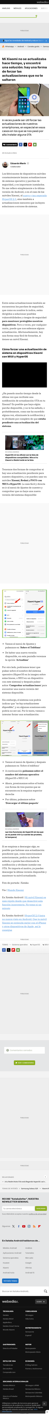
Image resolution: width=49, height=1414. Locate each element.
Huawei (6, 1262)
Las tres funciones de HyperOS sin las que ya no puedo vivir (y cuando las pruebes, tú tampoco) (24, 834)
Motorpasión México (33, 1396)
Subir (39, 1301)
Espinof (28, 1335)
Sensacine (29, 1331)
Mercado (29, 1257)
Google (28, 1262)
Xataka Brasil (8, 1389)
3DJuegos (29, 1315)
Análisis (28, 1248)
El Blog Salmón (31, 1365)
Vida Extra (29, 1318)
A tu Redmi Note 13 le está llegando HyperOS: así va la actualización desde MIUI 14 (26, 1182)
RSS (34, 1226)
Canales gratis (33, 46)
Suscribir (40, 1208)
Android (21, 46)
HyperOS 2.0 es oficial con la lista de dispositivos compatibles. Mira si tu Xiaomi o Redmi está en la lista (21, 457)
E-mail (35, 144)
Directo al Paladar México (10, 1397)
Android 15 (29, 1272)
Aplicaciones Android (12, 1253)
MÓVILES (17, 8)
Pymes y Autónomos (33, 1368)
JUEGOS (44, 8)
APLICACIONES (31, 8)
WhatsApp (9, 46)
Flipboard (30, 144)
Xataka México (9, 1385)
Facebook (20, 144)
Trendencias (8, 1365)
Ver (26, 1062)
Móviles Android (10, 1248)
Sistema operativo (20, 944)
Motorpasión (30, 1348)
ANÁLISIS (6, 8)
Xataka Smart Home (11, 1326)
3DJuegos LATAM (32, 1385)
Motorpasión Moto (33, 1352)
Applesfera (7, 1322)
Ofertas (28, 1267)
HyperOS (36, 944)
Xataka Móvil (8, 1318)
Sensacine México (32, 1389)
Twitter (25, 144)
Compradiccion (9, 1372)
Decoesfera (7, 1368)
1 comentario (11, 144)
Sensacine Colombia (33, 1392)
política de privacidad (37, 1214)
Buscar (45, 1291)
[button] (19, 163)
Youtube (24, 1226)
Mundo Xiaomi (15, 890)
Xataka (6, 1315)
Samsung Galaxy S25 (29, 1188)
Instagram (29, 1226)
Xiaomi (6, 1267)
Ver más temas (10, 1281)
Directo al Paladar (10, 1348)
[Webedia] (43, 2)
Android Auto (8, 1272)
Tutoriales (29, 1253)
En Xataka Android (12, 452)
